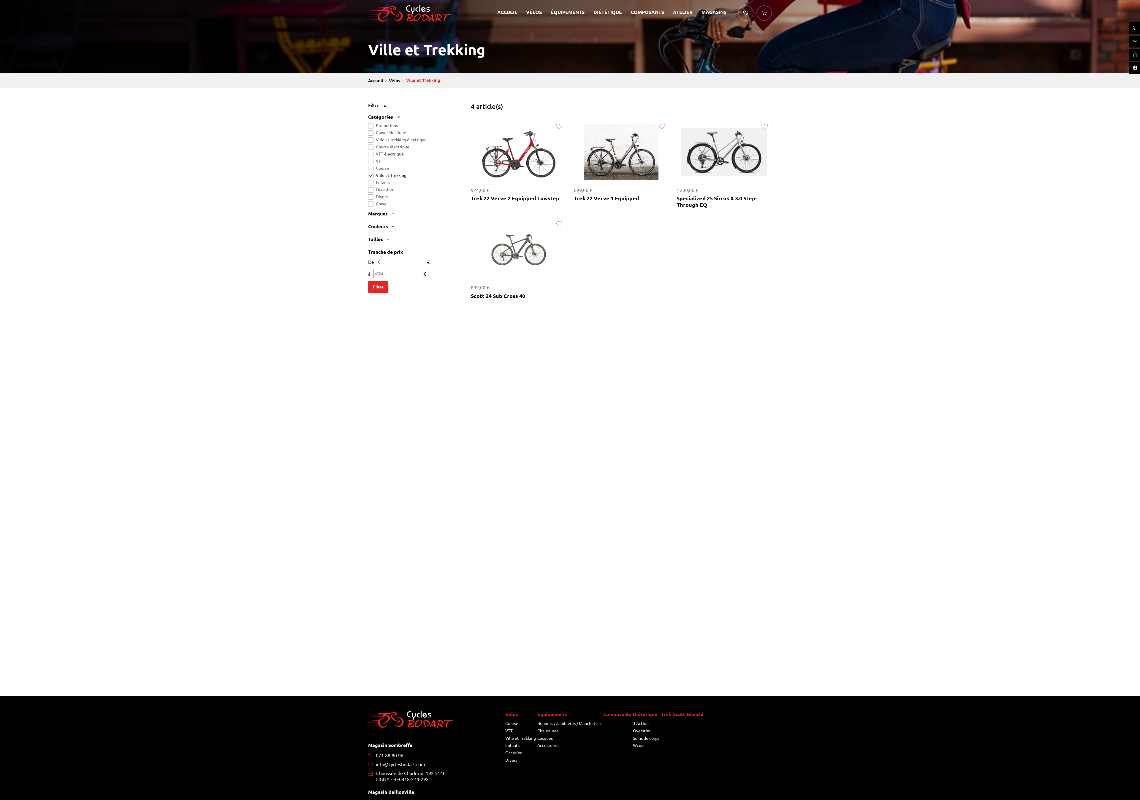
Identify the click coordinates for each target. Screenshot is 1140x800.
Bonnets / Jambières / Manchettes (569, 723)
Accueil (507, 12)
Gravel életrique (391, 132)
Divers (382, 196)
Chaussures (547, 730)
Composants (647, 12)
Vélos (534, 12)
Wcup (638, 745)
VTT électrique (390, 154)
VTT (379, 161)
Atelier (683, 12)
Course (382, 168)
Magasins (714, 12)
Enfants (383, 182)
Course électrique (392, 147)
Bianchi (695, 714)
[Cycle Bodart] (409, 15)
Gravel (382, 203)
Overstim (641, 730)
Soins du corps (646, 738)
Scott (679, 714)
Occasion (384, 189)
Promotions (387, 125)
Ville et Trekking (391, 175)
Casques (545, 738)
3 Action (641, 723)
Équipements (568, 12)
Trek (666, 714)
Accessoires (548, 745)
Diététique (607, 12)
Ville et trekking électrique (401, 139)
